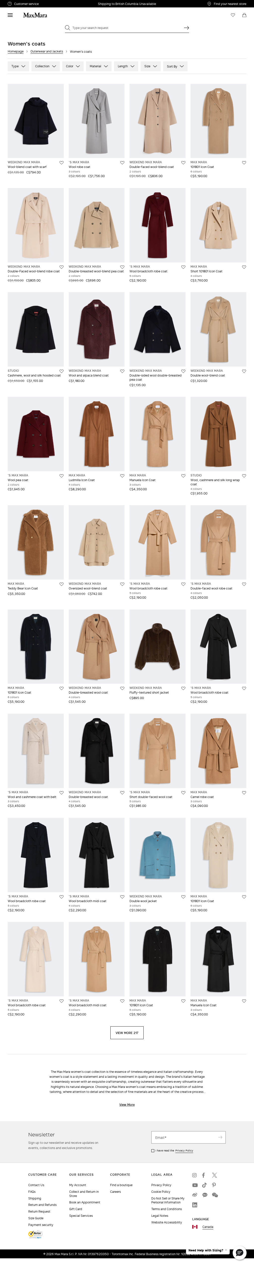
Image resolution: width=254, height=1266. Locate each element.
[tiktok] (204, 1185)
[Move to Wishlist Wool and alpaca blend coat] (122, 371)
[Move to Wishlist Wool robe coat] (122, 163)
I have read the (174, 1150)
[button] (240, 1253)
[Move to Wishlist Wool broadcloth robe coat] (183, 267)
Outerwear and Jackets (47, 51)
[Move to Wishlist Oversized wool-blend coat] (122, 584)
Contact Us (36, 1185)
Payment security (40, 1225)
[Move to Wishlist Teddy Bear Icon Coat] (61, 584)
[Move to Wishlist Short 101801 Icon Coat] (244, 267)
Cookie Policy (160, 1192)
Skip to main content (18, 2)
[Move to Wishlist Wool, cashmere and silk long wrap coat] (244, 476)
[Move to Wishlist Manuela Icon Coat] (183, 476)
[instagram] (194, 1175)
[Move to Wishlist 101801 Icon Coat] (244, 163)
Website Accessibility (166, 1222)
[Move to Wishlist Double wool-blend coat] (244, 371)
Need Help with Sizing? (206, 1250)
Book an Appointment (84, 1202)
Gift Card (75, 1209)
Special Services (81, 1216)
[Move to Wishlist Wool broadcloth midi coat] (122, 897)
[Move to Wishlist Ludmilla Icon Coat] (122, 476)
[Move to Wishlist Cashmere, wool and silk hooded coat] (61, 371)
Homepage (16, 51)
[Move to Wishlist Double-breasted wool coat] (122, 688)
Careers (115, 1192)
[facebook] (204, 1175)
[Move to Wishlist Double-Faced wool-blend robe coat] (61, 267)
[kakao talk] (204, 1195)
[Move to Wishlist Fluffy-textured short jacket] (183, 688)
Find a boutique (121, 1185)
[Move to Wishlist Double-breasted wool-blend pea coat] (122, 267)
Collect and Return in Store (84, 1194)
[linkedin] (194, 1204)
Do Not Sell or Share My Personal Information (168, 1200)
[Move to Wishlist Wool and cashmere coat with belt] (61, 793)
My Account (77, 1185)
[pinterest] (214, 1185)
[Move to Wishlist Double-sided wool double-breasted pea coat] (183, 371)
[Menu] (10, 15)
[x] (214, 1175)
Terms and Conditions (166, 1209)
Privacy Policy (184, 1150)
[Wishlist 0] (233, 15)
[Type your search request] (186, 27)
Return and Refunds (42, 1205)
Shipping (34, 1198)
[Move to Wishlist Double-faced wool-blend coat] (183, 163)
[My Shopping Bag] (244, 15)
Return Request (39, 1211)
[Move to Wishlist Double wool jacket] (183, 897)
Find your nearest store (230, 3)
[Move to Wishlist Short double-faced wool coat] (183, 793)
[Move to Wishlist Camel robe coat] (244, 793)
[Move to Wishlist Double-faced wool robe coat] (244, 584)
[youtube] (194, 1185)
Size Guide (35, 1218)
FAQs (31, 1192)
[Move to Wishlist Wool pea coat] (61, 476)
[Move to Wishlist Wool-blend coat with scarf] (61, 163)
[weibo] (194, 1195)
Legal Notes (159, 1216)
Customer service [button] (46, 4)
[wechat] (214, 1195)
